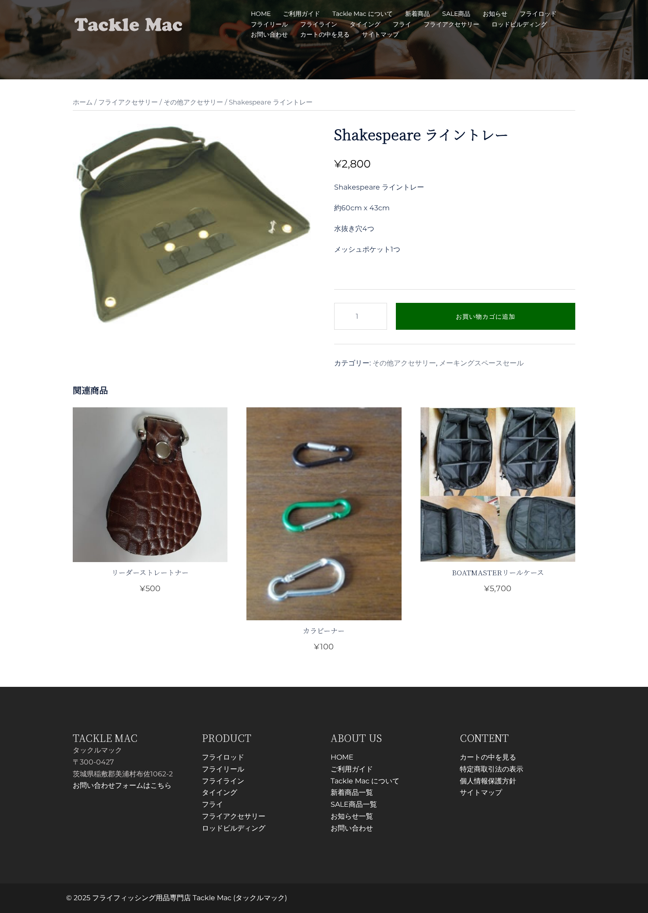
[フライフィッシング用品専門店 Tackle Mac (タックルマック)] (128, 23)
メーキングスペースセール (481, 363)
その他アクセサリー (193, 102)
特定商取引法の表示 (491, 769)
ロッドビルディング (519, 24)
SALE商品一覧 (354, 804)
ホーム (83, 102)
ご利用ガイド (301, 14)
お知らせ (495, 14)
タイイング (365, 24)
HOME (261, 14)
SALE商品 (456, 14)
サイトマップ (380, 34)
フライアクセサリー (451, 24)
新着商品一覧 (352, 792)
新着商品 (417, 14)
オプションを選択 (324, 646)
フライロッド (538, 14)
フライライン (318, 24)
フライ (402, 24)
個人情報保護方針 (488, 781)
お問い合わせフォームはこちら (122, 785)
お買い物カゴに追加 (485, 316)
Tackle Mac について (362, 14)
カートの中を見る (325, 34)
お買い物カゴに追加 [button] (155, 588)
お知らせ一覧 (352, 816)
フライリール (269, 24)
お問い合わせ (269, 34)
